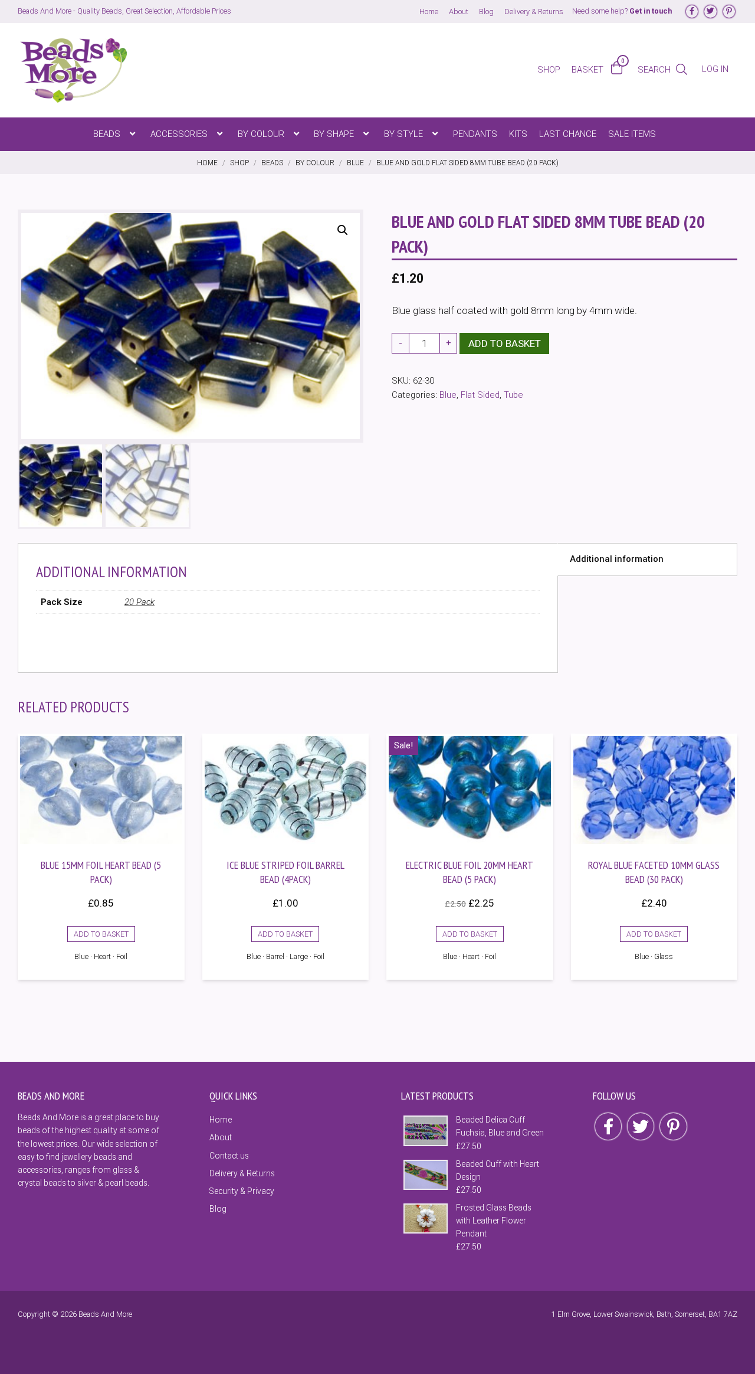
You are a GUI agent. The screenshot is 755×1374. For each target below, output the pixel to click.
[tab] (647, 559)
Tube (513, 395)
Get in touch (650, 10)
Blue (448, 395)
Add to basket (504, 343)
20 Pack (139, 602)
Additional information (617, 559)
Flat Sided (480, 395)
